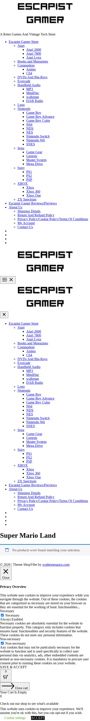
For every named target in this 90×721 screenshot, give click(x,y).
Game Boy (33, 113)
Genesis (31, 156)
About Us (15, 207)
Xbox (30, 187)
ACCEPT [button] (38, 718)
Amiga (31, 69)
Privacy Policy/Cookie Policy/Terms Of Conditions (52, 219)
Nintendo (23, 109)
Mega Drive (34, 164)
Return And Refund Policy (35, 215)
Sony (21, 168)
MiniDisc (32, 93)
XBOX (22, 183)
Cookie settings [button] (15, 718)
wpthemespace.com (55, 564)
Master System (36, 160)
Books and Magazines (32, 61)
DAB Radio (34, 101)
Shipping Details (28, 211)
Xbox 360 (33, 191)
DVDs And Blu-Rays (32, 77)
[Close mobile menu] (4, 314)
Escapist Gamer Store (23, 42)
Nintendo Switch (38, 136)
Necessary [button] (7, 611)
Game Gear (34, 152)
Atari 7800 (33, 53)
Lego (21, 105)
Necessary (12, 615)
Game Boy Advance (40, 116)
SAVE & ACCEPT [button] (13, 667)
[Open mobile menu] (8, 280)
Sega (20, 148)
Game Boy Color (38, 120)
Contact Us (25, 227)
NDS (29, 128)
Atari (20, 46)
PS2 (29, 176)
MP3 (29, 89)
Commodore (26, 65)
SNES (30, 144)
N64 (29, 124)
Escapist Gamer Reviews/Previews (33, 203)
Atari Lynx (33, 57)
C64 (29, 73)
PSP (29, 180)
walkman (32, 97)
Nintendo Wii (35, 140)
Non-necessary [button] (10, 639)
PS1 (29, 172)
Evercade (23, 81)
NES (29, 132)
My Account (26, 223)
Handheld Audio (28, 85)
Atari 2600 (33, 49)
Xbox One (33, 195)
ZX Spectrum (26, 199)
